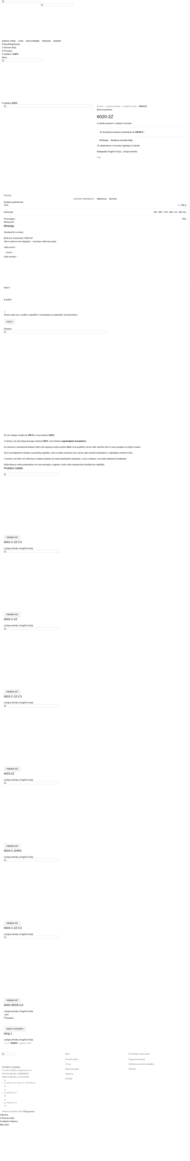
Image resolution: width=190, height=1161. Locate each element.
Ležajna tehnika (113, 106)
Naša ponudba (72, 1069)
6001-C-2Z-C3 (13, 542)
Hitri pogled (13, 531)
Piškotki (132, 1069)
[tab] (83, 199)
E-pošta (8, 300)
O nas (68, 1064)
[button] (15, 1029)
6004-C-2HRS (13, 850)
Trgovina (69, 1074)
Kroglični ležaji (130, 106)
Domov (100, 106)
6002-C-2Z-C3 (13, 696)
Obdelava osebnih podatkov (141, 1064)
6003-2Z (9, 773)
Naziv (7, 288)
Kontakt (68, 1079)
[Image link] (8, 1059)
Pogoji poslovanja (137, 1059)
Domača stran (71, 1059)
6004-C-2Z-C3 (13, 928)
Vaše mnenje (10, 257)
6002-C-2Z (10, 619)
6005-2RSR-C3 (13, 1005)
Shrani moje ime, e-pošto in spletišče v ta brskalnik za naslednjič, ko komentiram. (41, 315)
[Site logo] (21, 19)
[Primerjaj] (7, 531)
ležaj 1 (8, 1033)
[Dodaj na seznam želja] (20, 531)
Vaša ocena (10, 247)
